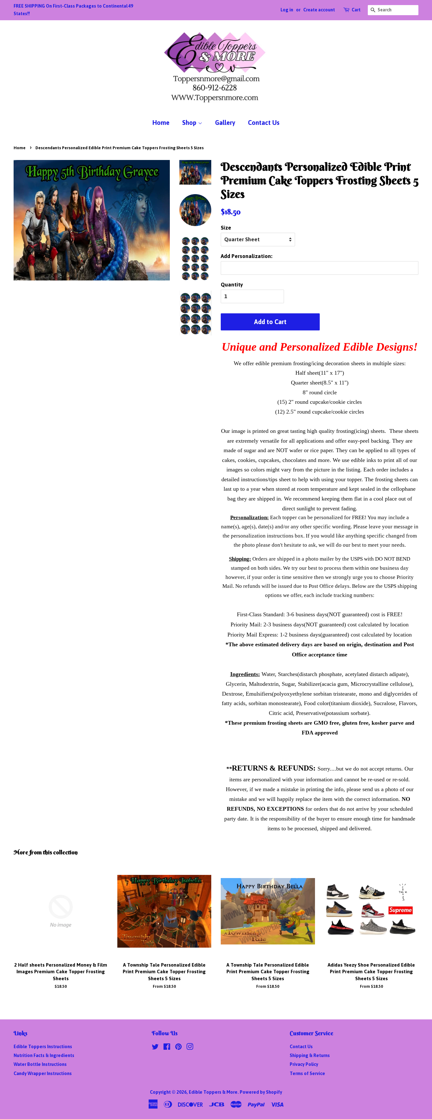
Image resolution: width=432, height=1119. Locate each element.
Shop (190, 122)
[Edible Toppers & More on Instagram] (189, 1047)
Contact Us (264, 122)
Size (226, 227)
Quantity (232, 284)
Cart (356, 9)
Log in (287, 9)
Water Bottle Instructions (40, 1064)
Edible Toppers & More (213, 1092)
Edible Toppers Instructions (43, 1046)
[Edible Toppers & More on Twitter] (155, 1047)
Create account (319, 9)
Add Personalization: (246, 256)
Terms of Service (307, 1073)
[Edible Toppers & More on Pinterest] (178, 1047)
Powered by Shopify (261, 1092)
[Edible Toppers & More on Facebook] (166, 1047)
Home (161, 122)
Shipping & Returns (310, 1055)
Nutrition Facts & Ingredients (44, 1055)
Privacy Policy (304, 1064)
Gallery (225, 122)
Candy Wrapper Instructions (43, 1073)
